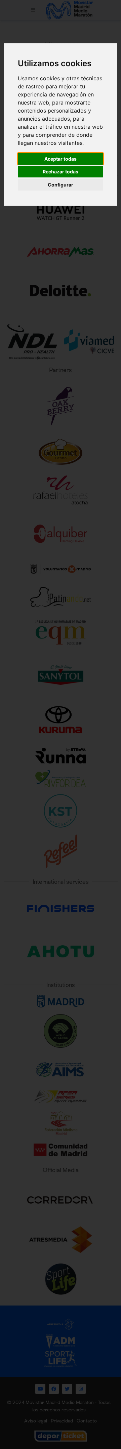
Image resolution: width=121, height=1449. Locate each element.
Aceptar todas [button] (60, 159)
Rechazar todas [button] (60, 171)
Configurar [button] (60, 185)
